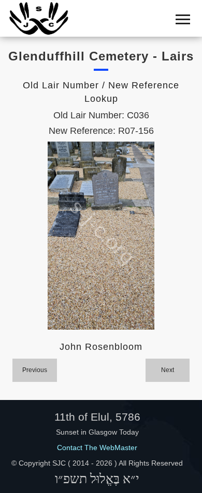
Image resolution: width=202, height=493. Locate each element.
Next (167, 370)
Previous (34, 370)
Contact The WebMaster (97, 447)
